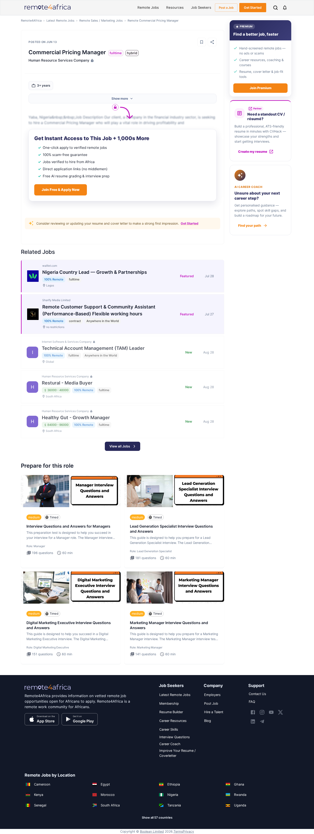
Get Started (253, 7)
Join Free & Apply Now (61, 189)
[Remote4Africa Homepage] (48, 10)
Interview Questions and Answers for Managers (68, 526)
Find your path (249, 225)
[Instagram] (262, 712)
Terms (178, 831)
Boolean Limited (152, 831)
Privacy (188, 831)
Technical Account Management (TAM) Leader (93, 348)
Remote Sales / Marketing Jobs (101, 20)
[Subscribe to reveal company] (91, 60)
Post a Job (226, 7)
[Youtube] (271, 712)
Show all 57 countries (157, 817)
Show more (119, 98)
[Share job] (212, 42)
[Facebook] (252, 712)
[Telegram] (262, 721)
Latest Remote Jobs (60, 20)
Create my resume (252, 151)
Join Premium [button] (260, 88)
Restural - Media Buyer (67, 383)
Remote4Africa (31, 20)
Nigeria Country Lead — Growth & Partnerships (94, 272)
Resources (175, 8)
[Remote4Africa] (48, 690)
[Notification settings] (284, 7)
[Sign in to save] (201, 42)
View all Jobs (119, 446)
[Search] (275, 7)
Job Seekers (201, 8)
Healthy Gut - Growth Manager (76, 417)
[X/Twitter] (280, 712)
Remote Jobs (148, 8)
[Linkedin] (252, 721)
